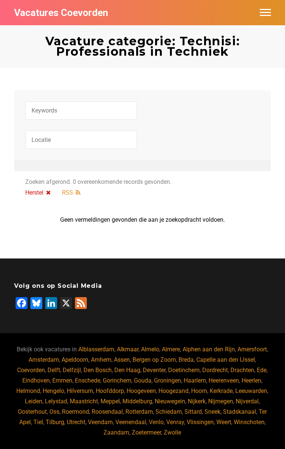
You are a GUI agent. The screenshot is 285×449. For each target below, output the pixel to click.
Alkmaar (127, 349)
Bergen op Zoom (154, 359)
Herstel (34, 192)
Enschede (87, 380)
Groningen (167, 380)
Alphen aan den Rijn (209, 349)
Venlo (156, 422)
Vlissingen (200, 422)
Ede (261, 370)
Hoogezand (173, 390)
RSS (67, 192)
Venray (175, 422)
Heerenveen (224, 380)
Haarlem (195, 380)
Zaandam (116, 432)
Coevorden (31, 370)
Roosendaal (107, 411)
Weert (223, 422)
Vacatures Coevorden (61, 12)
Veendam (100, 422)
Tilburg (55, 422)
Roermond (75, 411)
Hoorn (199, 390)
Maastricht (84, 401)
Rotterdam (139, 411)
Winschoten (249, 422)
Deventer (154, 370)
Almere (171, 349)
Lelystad (56, 401)
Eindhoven (36, 380)
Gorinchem (117, 380)
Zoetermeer (146, 432)
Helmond (28, 390)
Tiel (38, 422)
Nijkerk (197, 401)
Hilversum (80, 390)
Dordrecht (215, 370)
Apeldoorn (75, 359)
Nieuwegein (170, 401)
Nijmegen (220, 401)
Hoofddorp (110, 390)
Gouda (142, 380)
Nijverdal (247, 401)
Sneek (212, 411)
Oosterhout (32, 411)
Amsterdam (44, 359)
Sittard (193, 411)
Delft (54, 370)
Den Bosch (97, 370)
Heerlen (251, 380)
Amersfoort (252, 349)
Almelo (150, 349)
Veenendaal (130, 422)
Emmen (62, 380)
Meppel (110, 401)
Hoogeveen (141, 390)
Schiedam (168, 411)
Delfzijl (72, 370)
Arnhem (101, 359)
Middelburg (137, 401)
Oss (54, 411)
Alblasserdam (96, 349)
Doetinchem (184, 370)
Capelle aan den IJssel (225, 359)
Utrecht (76, 422)
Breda (186, 359)
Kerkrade (221, 390)
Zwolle (172, 432)
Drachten (242, 370)
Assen (122, 359)
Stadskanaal (239, 411)
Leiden (33, 401)
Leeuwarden (251, 390)
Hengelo (53, 390)
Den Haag (127, 370)
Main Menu (265, 12)
